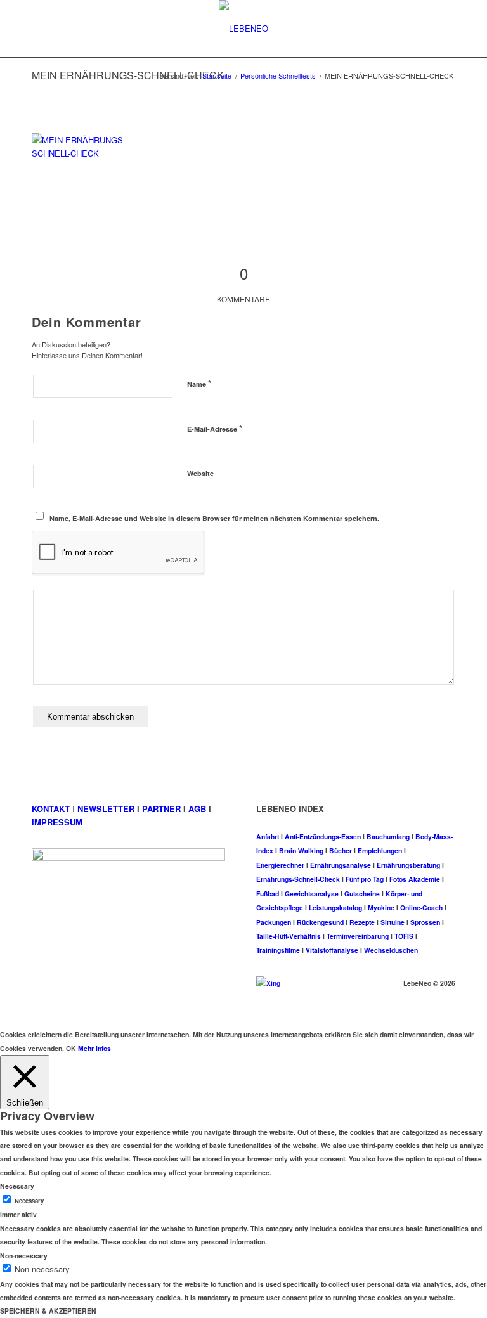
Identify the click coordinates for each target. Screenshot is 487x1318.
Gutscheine (362, 893)
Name (199, 383)
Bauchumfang (388, 836)
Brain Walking (301, 850)
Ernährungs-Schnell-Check (298, 879)
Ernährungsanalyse (340, 865)
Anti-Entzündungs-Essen (323, 836)
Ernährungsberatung (408, 865)
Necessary (29, 1200)
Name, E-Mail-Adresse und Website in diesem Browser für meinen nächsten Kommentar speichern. (214, 518)
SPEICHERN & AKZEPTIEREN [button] (48, 1310)
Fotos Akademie (414, 879)
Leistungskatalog (335, 907)
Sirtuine (392, 922)
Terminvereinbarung (358, 936)
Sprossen (425, 922)
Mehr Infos (94, 1048)
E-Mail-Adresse (214, 428)
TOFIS (403, 936)
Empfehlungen (380, 850)
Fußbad (267, 893)
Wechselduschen (391, 950)
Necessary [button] (17, 1186)
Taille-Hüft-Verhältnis (288, 936)
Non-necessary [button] (24, 1255)
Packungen (273, 922)
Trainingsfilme (278, 950)
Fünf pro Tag (365, 879)
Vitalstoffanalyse (332, 950)
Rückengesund (320, 922)
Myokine (381, 907)
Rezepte (362, 922)
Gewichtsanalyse (312, 893)
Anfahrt (267, 836)
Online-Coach (421, 907)
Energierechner (280, 865)
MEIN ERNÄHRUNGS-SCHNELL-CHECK (128, 75)
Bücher (340, 850)
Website (200, 473)
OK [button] (71, 1048)
